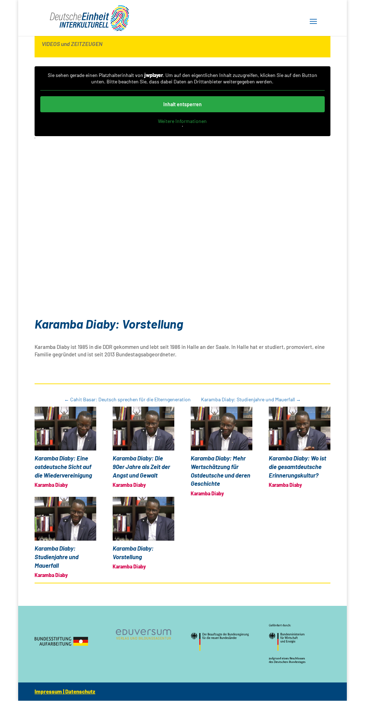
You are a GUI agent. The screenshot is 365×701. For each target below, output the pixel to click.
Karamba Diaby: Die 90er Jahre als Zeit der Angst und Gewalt (141, 466)
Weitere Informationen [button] (182, 121)
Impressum (48, 691)
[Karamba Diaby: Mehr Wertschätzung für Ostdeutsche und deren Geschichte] (221, 428)
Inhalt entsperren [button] (182, 104)
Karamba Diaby (51, 485)
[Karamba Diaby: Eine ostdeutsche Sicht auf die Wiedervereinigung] (65, 428)
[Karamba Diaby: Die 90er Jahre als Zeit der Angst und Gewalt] (143, 428)
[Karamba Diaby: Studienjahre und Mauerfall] (65, 519)
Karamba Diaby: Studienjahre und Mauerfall (56, 557)
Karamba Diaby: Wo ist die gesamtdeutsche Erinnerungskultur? (297, 466)
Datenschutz (80, 691)
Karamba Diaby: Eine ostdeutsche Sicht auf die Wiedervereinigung (63, 466)
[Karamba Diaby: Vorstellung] (143, 519)
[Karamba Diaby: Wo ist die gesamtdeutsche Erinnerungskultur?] (299, 428)
